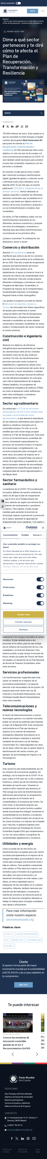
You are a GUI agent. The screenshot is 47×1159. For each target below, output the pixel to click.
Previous (11, 1053)
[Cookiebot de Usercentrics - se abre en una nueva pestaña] (27, 528)
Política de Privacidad (22, 1150)
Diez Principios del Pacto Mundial (18, 1094)
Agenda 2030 (18, 940)
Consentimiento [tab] (10, 535)
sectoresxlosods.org (20, 919)
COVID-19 (8, 934)
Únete (32, 11)
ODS (6, 940)
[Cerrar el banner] (43, 528)
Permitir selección (23, 622)
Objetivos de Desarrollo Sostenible (19, 1097)
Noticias (6, 19)
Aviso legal (38, 1150)
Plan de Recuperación (27, 934)
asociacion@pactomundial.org (19, 1130)
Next (35, 1053)
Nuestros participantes (14, 1100)
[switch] (40, 587)
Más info (23, 985)
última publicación (18, 252)
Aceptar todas (23, 614)
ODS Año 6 (9, 946)
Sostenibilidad (34, 940)
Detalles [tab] (25, 535)
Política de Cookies (7, 1150)
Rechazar (23, 629)
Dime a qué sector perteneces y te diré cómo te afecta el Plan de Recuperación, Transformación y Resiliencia (23, 22)
